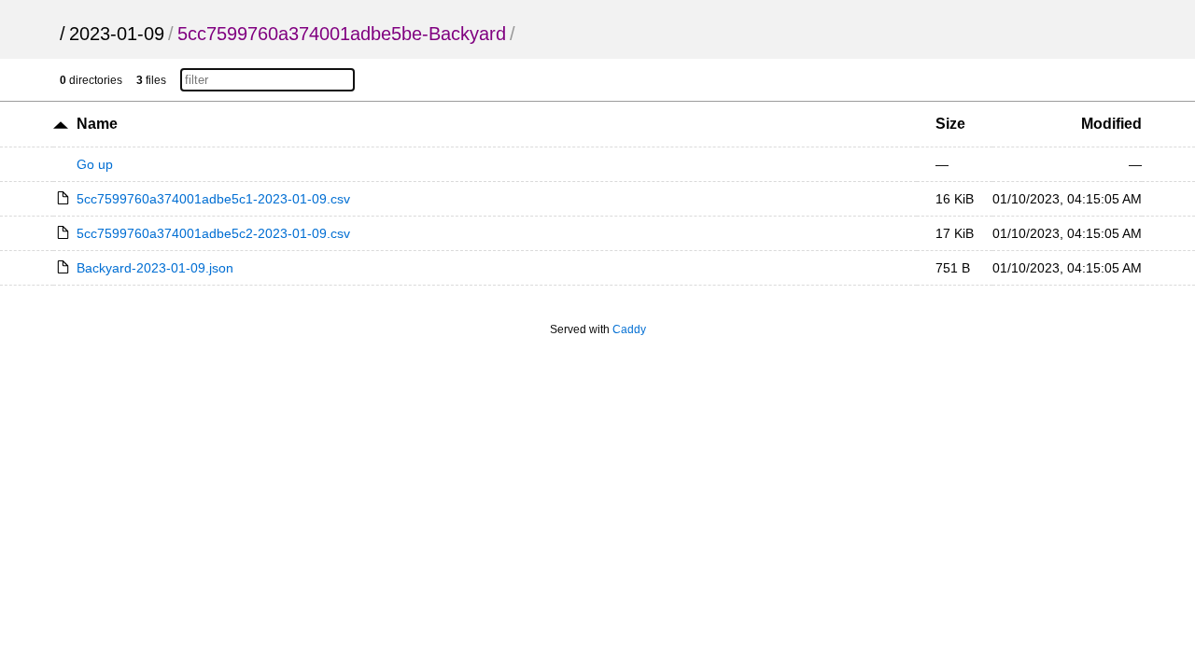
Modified (1111, 124)
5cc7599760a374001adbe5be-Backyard (341, 33)
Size (950, 124)
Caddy (629, 329)
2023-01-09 (116, 33)
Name (97, 124)
